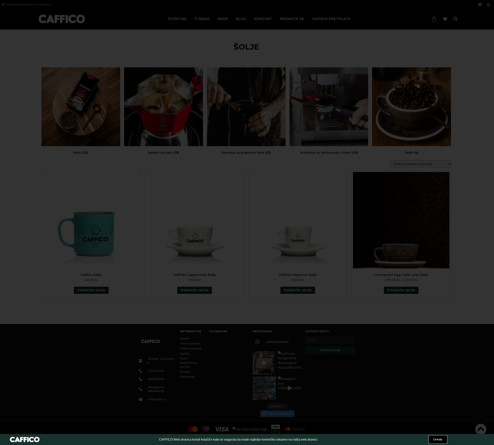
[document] (247, 222)
